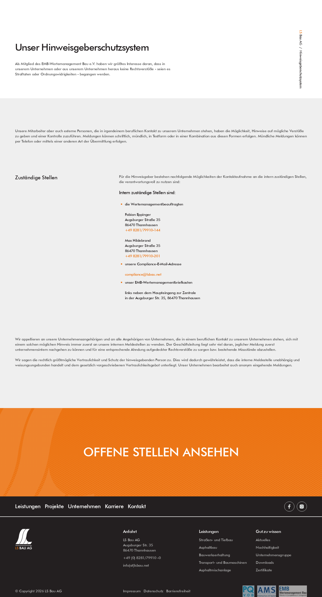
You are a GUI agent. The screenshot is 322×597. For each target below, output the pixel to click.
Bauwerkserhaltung (214, 555)
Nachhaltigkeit (267, 547)
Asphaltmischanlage (215, 570)
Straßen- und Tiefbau (216, 540)
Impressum (132, 591)
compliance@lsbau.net (143, 274)
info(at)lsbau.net (136, 565)
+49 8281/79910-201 (142, 256)
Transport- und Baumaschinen (223, 562)
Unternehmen (84, 506)
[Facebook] (289, 507)
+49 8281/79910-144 (142, 230)
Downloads (265, 562)
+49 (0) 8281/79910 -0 (142, 558)
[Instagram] (302, 507)
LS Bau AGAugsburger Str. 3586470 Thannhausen (139, 545)
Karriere (114, 506)
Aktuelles (263, 540)
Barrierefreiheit (178, 591)
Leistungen (28, 506)
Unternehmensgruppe (273, 555)
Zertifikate (264, 570)
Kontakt (137, 506)
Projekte (54, 506)
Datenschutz (153, 591)
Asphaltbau (208, 547)
